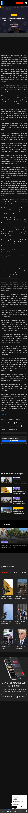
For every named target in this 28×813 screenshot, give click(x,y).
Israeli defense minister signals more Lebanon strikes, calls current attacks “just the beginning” (19, 482)
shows (20, 811)
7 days (15, 572)
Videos (6, 525)
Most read (8, 567)
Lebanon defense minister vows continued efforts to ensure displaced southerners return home (21, 647)
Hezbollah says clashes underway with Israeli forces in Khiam (19, 492)
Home (3, 811)
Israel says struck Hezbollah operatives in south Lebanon (19, 503)
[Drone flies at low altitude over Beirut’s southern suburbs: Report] (7, 614)
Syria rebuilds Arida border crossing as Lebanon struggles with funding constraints (19, 513)
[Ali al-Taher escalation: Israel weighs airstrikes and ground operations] (21, 589)
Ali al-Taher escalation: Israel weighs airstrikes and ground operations (20, 597)
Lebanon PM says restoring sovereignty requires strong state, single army (20, 622)
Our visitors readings (12, 474)
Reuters (3, 414)
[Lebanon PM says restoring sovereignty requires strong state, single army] (21, 614)
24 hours (5, 572)
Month (23, 572)
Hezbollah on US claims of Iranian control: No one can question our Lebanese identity (7, 597)
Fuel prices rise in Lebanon (6, 647)
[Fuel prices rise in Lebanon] (7, 639)
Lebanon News (16, 477)
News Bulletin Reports (18, 508)
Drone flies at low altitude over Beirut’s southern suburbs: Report (6, 622)
